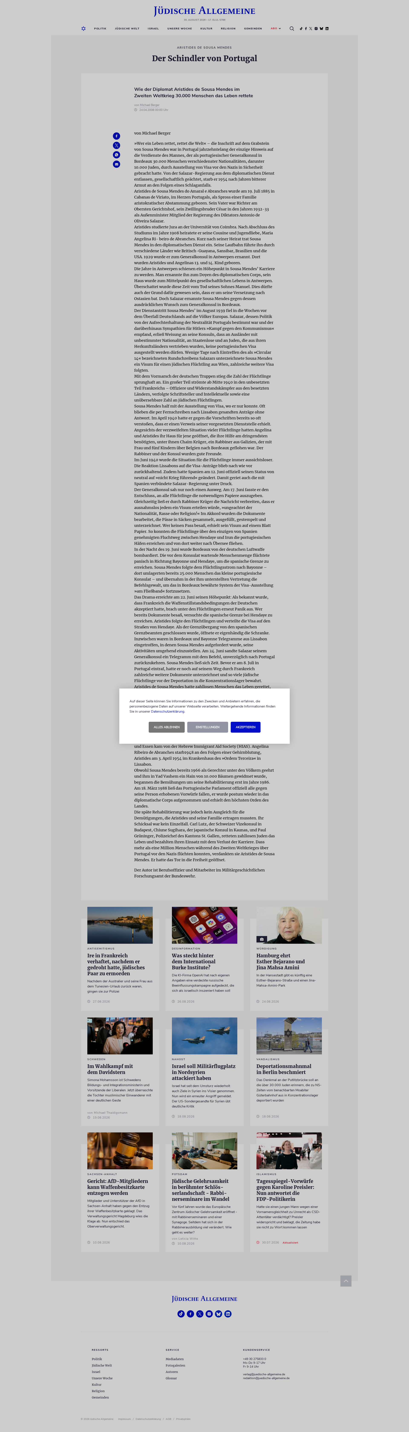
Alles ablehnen (167, 727)
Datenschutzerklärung (167, 711)
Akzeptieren (245, 727)
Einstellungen (207, 727)
